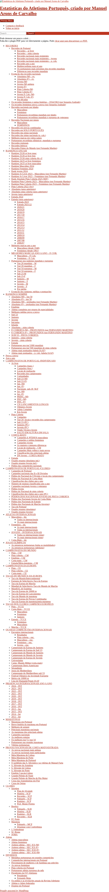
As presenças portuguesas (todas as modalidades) (33, 545)
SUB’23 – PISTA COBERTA (24, 335)
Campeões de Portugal (21, 471)
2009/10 (20, 235)
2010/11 (20, 233)
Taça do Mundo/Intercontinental (25, 578)
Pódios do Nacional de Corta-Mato (27, 478)
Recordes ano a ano (26, 63)
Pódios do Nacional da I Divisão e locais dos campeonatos (37, 476)
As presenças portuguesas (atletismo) (27, 548)
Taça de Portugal (18, 507)
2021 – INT (16, 694)
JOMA (14, 834)
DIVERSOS (11, 855)
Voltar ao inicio (12, 28)
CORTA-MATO (18, 435)
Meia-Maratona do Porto (22, 758)
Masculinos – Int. (19, 517)
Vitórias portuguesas (20, 745)
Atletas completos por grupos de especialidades (32, 309)
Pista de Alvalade (25, 791)
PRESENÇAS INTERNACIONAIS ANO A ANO (29, 683)
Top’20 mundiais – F (26, 266)
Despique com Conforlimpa (29, 827)
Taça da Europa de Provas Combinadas (29, 599)
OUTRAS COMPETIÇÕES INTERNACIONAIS (29, 629)
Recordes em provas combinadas (26, 127)
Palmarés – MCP (24, 824)
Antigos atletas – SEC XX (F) (24, 847)
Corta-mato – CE (19, 573)
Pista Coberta (17, 414)
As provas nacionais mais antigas (26, 750)
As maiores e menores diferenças (31, 445)
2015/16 (20, 220)
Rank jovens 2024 (19, 171)
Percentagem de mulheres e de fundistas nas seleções (34, 863)
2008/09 (20, 238)
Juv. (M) (21, 391)
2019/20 (20, 209)
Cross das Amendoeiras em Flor (25, 781)
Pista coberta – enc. (25, 637)
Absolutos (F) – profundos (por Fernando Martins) (33, 304)
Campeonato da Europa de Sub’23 (26, 650)
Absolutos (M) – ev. (26, 76)
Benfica (14, 806)
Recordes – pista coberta (28, 53)
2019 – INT (16, 699)
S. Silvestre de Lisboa (21, 768)
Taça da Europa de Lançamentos (26, 594)
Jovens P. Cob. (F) (25, 97)
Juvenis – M (22, 284)
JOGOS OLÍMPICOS (16, 542)
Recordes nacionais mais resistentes (33, 56)
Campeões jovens (25, 443)
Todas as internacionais (27, 530)
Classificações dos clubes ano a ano (27, 481)
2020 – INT (16, 696)
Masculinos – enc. (25, 640)
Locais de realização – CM (29, 448)
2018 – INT (16, 701)
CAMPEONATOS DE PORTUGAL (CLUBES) (28, 468)
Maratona (15, 822)
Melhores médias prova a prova (25, 312)
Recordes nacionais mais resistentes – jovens (37, 58)
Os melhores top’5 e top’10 (23, 740)
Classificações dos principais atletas (33, 453)
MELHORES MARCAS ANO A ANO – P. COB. (34, 253)
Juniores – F (22, 281)
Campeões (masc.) (25, 366)
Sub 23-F (21, 276)
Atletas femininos (19, 842)
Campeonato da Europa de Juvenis (26, 658)
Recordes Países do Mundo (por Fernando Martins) (34, 148)
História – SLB (24, 811)
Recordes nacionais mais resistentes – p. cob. (37, 61)
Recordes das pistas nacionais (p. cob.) (28, 135)
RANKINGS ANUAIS (16, 151)
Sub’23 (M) (22, 378)
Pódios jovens (17, 489)
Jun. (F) (20, 386)
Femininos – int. (18, 524)
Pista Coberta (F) (24, 92)
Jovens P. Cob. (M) (25, 94)
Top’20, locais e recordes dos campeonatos (36, 419)
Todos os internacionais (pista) (30, 535)
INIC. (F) (21, 402)
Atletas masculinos (19, 839)
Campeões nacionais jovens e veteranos (29, 486)
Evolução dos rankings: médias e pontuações (31, 291)
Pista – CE (16, 568)
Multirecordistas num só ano (29, 66)
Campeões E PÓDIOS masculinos (32, 437)
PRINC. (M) (22, 396)
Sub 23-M (21, 273)
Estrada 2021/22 (24, 204)
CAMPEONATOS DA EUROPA (21, 565)
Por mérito (21, 289)
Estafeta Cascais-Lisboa (22, 773)
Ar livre (14, 363)
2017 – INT (16, 704)
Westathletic (16, 668)
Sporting (15, 788)
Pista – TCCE (17, 606)
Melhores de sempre (20, 727)
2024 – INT (16, 686)
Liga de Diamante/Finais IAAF (25, 681)
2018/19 (20, 212)
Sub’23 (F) (22, 381)
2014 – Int (16, 714)
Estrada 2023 (23, 202)
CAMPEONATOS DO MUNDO (21, 550)
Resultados (22, 635)
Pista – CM (16, 553)
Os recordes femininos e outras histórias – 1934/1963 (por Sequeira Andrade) (45, 102)
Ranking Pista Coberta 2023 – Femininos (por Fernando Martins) (40, 184)
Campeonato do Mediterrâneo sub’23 (28, 673)
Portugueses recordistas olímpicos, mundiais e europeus (36, 140)
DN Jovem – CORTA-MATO (30, 455)
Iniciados (15, 322)
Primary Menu (7, 21)
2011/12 (20, 230)
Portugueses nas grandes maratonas (27, 742)
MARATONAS (13, 719)
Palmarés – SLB (24, 809)
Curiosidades (23, 376)
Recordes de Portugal (21, 48)
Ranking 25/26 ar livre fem (23, 156)
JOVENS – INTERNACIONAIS (26, 532)
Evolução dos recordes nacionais (26, 74)
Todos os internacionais (27, 519)
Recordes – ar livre (25, 51)
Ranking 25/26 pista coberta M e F (26, 158)
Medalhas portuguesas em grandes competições (32, 857)
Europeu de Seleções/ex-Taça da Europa (29, 581)
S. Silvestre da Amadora (22, 765)
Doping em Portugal (20, 886)
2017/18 (20, 215)
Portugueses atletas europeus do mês (27, 870)
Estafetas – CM (18, 558)
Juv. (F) (20, 394)
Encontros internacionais (22, 632)
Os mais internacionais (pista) (30, 537)
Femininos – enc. (24, 642)
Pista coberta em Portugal (22, 868)
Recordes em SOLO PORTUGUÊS (27, 130)
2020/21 (20, 207)
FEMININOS (23, 125)
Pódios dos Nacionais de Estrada (26, 501)
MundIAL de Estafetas (21, 589)
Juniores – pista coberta (21, 338)
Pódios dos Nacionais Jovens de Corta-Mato (31, 499)
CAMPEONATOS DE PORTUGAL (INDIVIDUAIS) (31, 361)
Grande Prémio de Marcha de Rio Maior (29, 778)
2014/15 (20, 222)
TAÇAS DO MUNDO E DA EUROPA (24, 576)
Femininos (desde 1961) (28, 250)
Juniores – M (23, 279)
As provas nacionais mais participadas (28, 752)
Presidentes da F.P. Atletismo (24, 873)
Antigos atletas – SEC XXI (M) (25, 852)
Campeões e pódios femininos (30, 440)
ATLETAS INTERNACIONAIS (21, 514)
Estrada (14, 343)
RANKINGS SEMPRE (16, 294)
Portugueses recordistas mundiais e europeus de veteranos (43, 117)
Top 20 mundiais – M (26, 263)
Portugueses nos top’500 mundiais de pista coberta (33, 348)
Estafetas (15, 307)
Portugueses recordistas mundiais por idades (36, 115)
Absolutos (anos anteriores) (23, 189)
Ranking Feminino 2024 (22, 168)
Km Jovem (22, 412)
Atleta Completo (24, 409)
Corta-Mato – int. (19, 540)
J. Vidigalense (17, 829)
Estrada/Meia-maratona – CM (24, 563)
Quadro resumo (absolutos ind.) (25, 460)
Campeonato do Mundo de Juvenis (27, 655)
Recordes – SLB (24, 816)
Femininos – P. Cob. (26, 258)
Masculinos (22, 110)
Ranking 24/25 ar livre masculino (26, 163)
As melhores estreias (20, 737)
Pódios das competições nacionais (26, 466)
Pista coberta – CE (19, 571)
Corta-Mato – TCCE (20, 609)
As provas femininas (20, 865)
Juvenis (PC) (23, 427)
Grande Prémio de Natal (22, 775)
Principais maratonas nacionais (25, 729)
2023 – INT (16, 688)
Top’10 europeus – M (26, 268)
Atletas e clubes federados (23, 883)
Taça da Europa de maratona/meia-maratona (31, 601)
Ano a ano (10, 358)
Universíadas (17, 660)
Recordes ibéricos (19, 145)
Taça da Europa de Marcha (23, 583)
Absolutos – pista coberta (22, 327)
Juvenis (14, 320)
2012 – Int (16, 717)
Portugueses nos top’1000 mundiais (27, 345)
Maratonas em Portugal (21, 722)
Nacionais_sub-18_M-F (27, 389)
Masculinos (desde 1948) (28, 248)
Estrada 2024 (17, 197)
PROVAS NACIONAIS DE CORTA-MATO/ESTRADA (32, 747)
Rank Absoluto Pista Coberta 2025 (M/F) (29, 179)
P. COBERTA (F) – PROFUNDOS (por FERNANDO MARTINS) (42, 332)
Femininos (21, 112)
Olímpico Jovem (24, 407)
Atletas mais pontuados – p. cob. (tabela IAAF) (32, 353)
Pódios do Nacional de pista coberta (27, 491)
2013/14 (20, 225)
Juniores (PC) (23, 425)
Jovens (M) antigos (25, 84)
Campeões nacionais (20, 734)
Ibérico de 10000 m (20, 678)
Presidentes (22, 875)
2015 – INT (16, 711)
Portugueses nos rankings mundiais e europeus (32, 261)
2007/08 (20, 240)
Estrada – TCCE (18, 619)
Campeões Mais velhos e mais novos (33, 450)
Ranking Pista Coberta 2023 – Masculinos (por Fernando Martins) (41, 181)
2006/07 (20, 243)
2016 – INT (16, 706)
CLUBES (10, 786)
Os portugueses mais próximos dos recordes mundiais (41, 69)
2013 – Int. (16, 709)
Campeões (21, 417)
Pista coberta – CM (20, 555)
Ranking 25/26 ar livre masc (24, 153)
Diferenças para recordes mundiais (32, 71)
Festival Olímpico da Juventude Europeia (29, 676)
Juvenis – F (22, 286)
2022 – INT (16, 691)
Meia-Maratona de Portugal (23, 760)
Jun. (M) (21, 384)
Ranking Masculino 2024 (22, 166)
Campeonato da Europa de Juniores (27, 647)
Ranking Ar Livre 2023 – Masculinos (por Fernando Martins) (38, 174)
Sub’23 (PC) (22, 422)
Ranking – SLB (24, 814)
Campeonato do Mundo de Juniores (27, 653)
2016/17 (20, 217)
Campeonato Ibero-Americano (25, 665)
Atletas (9, 837)
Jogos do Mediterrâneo (21, 670)
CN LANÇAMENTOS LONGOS (33, 404)
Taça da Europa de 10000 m (24, 591)
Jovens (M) (22, 81)
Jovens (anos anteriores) (22, 194)
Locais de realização (26, 371)
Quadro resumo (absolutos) (23, 509)
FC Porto (15, 819)
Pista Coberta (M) (25, 89)
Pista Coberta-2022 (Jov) (22, 186)
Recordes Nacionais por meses (25, 120)
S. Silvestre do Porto (20, 770)
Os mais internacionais (27, 522)
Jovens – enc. (23, 645)
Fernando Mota (24, 878)
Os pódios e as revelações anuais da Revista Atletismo (35, 880)
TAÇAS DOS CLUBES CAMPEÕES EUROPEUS (30, 604)
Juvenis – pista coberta (21, 340)
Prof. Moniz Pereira (26, 804)
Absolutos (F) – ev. (25, 79)
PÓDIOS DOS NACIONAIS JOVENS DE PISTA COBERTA (40, 496)
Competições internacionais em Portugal (29, 860)
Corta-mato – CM (19, 560)
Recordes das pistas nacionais (24, 133)
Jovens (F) (21, 87)
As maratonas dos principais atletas (27, 732)
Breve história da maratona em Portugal (29, 724)
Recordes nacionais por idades (24, 107)
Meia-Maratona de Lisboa (22, 755)
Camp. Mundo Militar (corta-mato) (26, 663)
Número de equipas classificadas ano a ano (30, 483)
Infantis (14, 325)
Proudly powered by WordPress (14, 890)
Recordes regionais (19, 143)
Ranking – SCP (24, 801)
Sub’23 (14, 314)
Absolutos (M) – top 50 (21, 297)
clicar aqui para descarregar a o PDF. (71, 41)
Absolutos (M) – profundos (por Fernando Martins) (34, 302)
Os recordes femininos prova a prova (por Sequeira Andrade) (38, 104)
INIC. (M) (21, 399)
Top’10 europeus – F (26, 271)
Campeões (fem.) (24, 368)
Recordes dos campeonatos (29, 373)
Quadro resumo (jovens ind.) (24, 463)
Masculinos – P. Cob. (26, 256)
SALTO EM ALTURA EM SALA (33, 432)
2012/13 (20, 227)
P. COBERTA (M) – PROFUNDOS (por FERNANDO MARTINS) (42, 330)
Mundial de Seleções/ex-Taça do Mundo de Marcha (34, 586)
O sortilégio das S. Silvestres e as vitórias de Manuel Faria (37, 763)
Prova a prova (12, 355)
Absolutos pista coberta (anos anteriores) (29, 192)
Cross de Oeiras (18, 783)
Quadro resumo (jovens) (22, 512)
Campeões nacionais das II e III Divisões (29, 473)
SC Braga (15, 832)
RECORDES (12, 46)
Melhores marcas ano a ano (23, 245)
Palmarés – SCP (24, 799)
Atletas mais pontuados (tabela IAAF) (28, 350)
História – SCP (24, 793)
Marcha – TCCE (18, 627)
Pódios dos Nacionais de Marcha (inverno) (30, 504)
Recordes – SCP (24, 796)
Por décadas (22, 99)
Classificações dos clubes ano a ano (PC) (29, 494)
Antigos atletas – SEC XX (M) (25, 845)
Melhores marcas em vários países (26, 138)
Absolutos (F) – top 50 (21, 299)
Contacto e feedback (15, 25)
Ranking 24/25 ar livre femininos (26, 161)
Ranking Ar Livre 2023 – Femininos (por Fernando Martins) (38, 176)
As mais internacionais (27, 527)
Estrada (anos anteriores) (22, 199)
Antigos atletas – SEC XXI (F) (25, 850)
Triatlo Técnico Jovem (27, 430)
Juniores (15, 317)
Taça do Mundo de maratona (24, 596)
